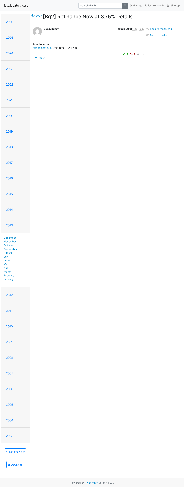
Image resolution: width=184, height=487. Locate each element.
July (6, 256)
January (8, 279)
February (9, 275)
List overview (16, 451)
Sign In (160, 5)
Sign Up (175, 5)
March (7, 271)
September (10, 249)
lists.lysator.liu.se (15, 5)
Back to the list (158, 35)
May (6, 264)
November (10, 241)
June (7, 260)
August (8, 252)
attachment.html (42, 47)
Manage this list (141, 5)
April (6, 267)
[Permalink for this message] (143, 54)
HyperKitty (91, 482)
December (10, 237)
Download (16, 464)
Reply (41, 57)
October (8, 245)
